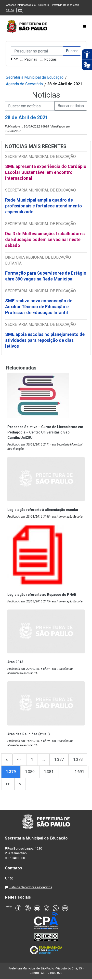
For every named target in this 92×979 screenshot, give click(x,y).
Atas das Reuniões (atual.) (28, 734)
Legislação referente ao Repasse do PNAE (41, 595)
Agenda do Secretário (24, 84)
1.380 (30, 771)
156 (10, 878)
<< (19, 759)
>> (8, 784)
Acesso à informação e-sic (21, 5)
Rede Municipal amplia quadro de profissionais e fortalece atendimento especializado (43, 205)
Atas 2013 (15, 662)
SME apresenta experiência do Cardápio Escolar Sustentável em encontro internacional (45, 172)
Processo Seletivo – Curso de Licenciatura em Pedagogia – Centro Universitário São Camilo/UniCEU (45, 432)
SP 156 (10, 10)
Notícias (50, 59)
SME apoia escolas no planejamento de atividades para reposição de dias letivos (45, 340)
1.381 (48, 771)
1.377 (59, 759)
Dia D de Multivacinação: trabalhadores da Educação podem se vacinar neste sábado (45, 239)
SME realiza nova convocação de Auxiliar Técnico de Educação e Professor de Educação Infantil (38, 306)
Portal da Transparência (65, 5)
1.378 (78, 759)
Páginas (31, 59)
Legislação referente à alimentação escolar (43, 510)
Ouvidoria (44, 5)
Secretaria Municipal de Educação (35, 77)
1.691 (79, 771)
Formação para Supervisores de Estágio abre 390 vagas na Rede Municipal (45, 275)
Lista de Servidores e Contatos (30, 887)
